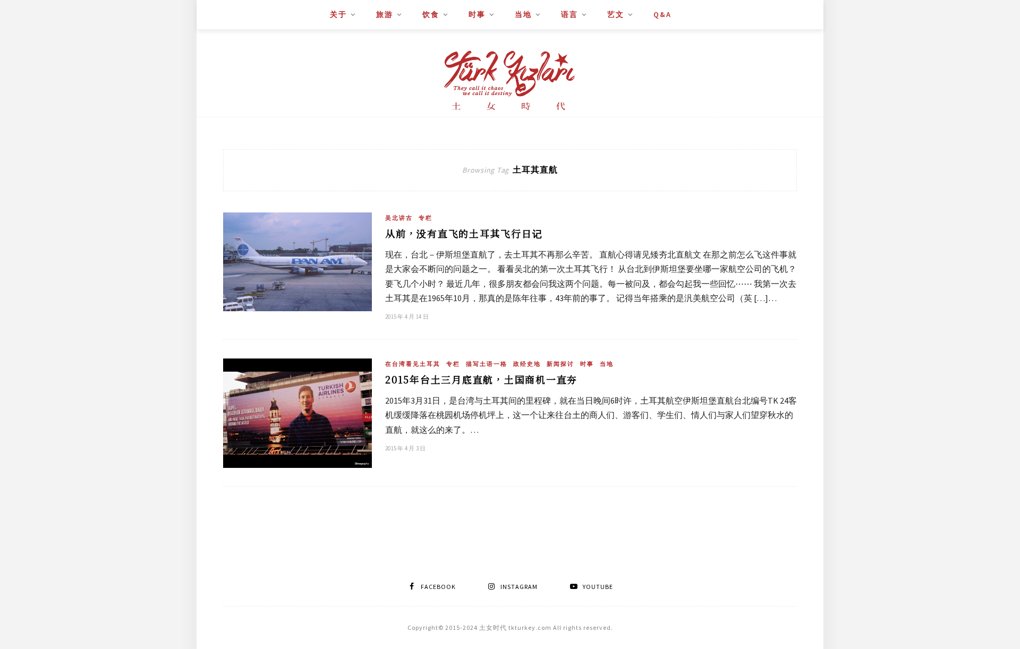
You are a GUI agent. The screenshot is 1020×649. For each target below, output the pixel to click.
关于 (338, 14)
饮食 (430, 14)
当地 (523, 14)
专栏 (425, 217)
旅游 (384, 14)
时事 (477, 14)
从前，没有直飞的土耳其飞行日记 (463, 233)
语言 (569, 14)
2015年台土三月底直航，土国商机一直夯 (481, 379)
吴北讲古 (399, 217)
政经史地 (527, 364)
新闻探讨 (560, 364)
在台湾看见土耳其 (412, 364)
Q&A (662, 14)
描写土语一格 (486, 364)
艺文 (615, 14)
